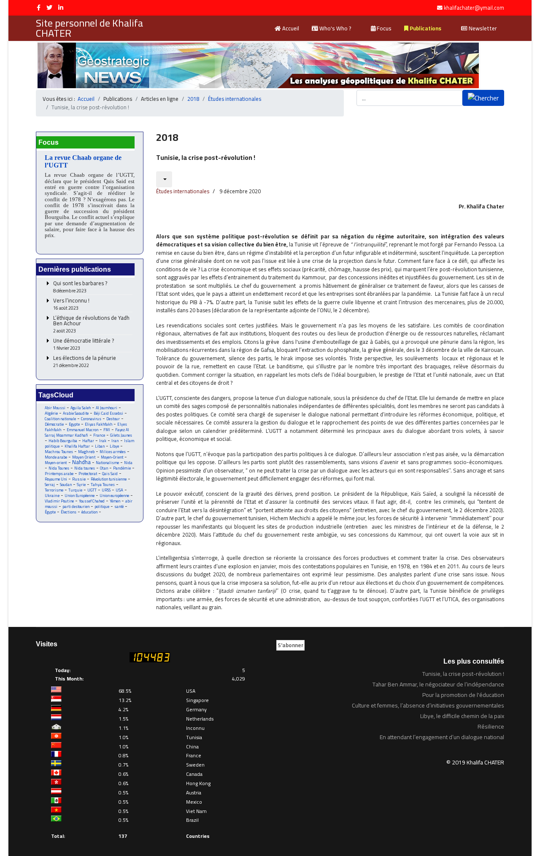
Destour (113, 418)
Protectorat (87, 473)
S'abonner (290, 645)
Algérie (51, 413)
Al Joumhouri (106, 407)
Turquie (75, 490)
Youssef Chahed (92, 501)
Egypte (74, 424)
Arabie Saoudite (76, 413)
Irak (102, 440)
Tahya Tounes (103, 485)
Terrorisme (54, 490)
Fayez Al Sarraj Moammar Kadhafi (87, 432)
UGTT (92, 490)
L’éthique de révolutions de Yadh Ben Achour (91, 324)
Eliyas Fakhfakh (98, 424)
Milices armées (113, 451)
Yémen (115, 501)
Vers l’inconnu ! (71, 304)
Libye (114, 446)
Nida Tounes (59, 468)
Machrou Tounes (59, 451)
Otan (104, 468)
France (99, 435)
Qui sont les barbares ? (80, 287)
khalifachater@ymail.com (474, 8)
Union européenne (114, 495)
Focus (383, 28)
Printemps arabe (59, 473)
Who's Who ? (334, 28)
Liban (100, 446)
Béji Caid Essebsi (108, 413)
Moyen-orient (56, 462)
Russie (79, 479)
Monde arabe (56, 457)
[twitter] (49, 7)
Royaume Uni (56, 479)
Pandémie (122, 468)
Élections (68, 512)
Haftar (88, 440)
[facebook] (38, 7)
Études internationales (182, 191)
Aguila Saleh (80, 407)
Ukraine (52, 495)
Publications (424, 28)
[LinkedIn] (60, 7)
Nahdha (81, 462)
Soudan (66, 484)
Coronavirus (91, 418)
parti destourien (75, 506)
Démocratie (54, 424)
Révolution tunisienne (109, 479)
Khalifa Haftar (77, 446)
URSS (106, 490)
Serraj (50, 484)
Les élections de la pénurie (84, 361)
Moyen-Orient (112, 457)
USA (119, 490)
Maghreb (86, 452)
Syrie (81, 485)
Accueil (290, 28)
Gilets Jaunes (121, 435)
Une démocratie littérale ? (83, 344)
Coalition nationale (60, 418)
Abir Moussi (55, 407)
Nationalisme (107, 462)
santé (119, 506)
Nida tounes (84, 468)
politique (101, 506)
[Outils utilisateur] (164, 179)
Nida (128, 462)
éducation (89, 512)
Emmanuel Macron (82, 429)
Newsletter (482, 28)
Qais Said (110, 473)
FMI (106, 429)
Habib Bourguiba (63, 440)
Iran (115, 440)
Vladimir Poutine (59, 501)
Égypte (50, 512)
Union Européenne (79, 495)
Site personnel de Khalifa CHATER (89, 28)
